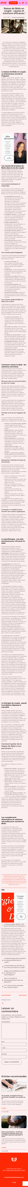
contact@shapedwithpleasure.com (14, 1177)
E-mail (3, 1048)
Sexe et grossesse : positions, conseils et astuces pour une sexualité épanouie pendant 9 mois (12, 1134)
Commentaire (6, 1021)
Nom (3, 1041)
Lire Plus (4, 1108)
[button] (26, 2)
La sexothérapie (5, 564)
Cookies (23, 1170)
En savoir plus (21, 916)
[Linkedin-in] (15, 1182)
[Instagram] (13, 1182)
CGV (4, 1170)
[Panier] (20, 3)
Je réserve (9, 158)
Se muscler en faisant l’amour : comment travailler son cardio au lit (13, 1097)
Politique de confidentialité (13, 1170)
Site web (4, 1054)
